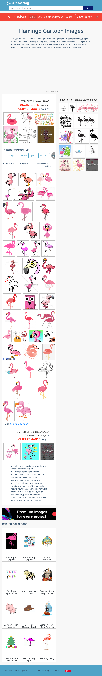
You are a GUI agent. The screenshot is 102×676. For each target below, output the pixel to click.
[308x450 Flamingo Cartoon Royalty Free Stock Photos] (48, 284)
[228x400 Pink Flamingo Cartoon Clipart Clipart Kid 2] (29, 370)
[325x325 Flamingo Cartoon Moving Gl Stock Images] (31, 284)
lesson (43, 155)
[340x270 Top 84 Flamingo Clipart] (17, 390)
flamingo (10, 155)
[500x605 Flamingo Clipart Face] (47, 231)
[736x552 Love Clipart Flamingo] (44, 180)
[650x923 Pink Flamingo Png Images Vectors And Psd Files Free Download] (49, 352)
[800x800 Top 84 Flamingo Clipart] (44, 390)
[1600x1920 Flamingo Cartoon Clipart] (27, 321)
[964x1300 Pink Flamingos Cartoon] (23, 412)
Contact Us (57, 671)
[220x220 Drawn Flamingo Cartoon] (10, 180)
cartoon (23, 155)
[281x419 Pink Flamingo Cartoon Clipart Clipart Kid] (23, 250)
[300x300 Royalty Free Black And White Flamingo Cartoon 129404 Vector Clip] (45, 370)
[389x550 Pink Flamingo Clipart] (24, 212)
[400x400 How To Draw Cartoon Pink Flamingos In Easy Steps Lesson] (12, 353)
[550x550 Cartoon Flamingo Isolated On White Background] (12, 232)
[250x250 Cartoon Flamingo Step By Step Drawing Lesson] (32, 267)
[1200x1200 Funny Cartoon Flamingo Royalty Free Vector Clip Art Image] (20, 337)
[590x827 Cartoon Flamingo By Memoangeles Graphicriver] (48, 267)
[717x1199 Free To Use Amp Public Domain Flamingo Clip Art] (7, 337)
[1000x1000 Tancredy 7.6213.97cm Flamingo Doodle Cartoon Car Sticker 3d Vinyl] (44, 212)
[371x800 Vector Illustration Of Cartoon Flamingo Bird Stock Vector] (8, 412)
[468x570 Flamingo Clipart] (30, 303)
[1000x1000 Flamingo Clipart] (12, 303)
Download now (84, 16)
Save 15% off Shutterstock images (78, 99)
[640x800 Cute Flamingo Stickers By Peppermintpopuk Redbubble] (26, 180)
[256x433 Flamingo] (7, 195)
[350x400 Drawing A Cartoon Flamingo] (11, 284)
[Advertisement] (52, 70)
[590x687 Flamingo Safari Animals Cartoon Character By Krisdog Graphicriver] (47, 303)
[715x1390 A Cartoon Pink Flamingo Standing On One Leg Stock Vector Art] (35, 250)
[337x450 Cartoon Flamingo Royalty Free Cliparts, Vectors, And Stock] (31, 231)
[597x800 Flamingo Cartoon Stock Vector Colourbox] (10, 321)
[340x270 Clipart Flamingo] (45, 195)
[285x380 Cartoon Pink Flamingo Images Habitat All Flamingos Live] (48, 250)
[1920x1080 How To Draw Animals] (42, 337)
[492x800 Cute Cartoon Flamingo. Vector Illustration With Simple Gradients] (9, 212)
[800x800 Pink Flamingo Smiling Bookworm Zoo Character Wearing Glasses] (12, 370)
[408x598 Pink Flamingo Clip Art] (9, 250)
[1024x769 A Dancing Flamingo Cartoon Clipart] (23, 195)
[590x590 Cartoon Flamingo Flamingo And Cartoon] (12, 267)
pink (33, 155)
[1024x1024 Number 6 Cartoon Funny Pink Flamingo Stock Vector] (32, 353)
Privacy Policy (43, 671)
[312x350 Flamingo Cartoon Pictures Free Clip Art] (46, 321)
